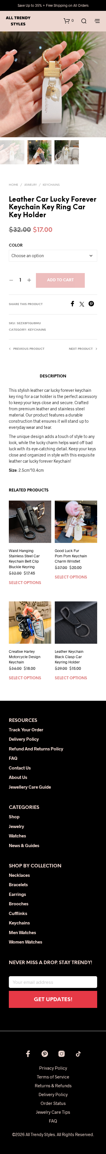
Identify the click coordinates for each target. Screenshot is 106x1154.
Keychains (51, 185)
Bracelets (18, 884)
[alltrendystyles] (78, 1053)
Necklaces (19, 875)
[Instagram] (61, 1053)
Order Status (53, 1103)
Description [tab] (53, 376)
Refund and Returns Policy (36, 748)
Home (13, 185)
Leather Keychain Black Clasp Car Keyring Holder (69, 656)
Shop (14, 816)
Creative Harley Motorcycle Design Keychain (24, 656)
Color (16, 245)
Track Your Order (26, 729)
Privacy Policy (53, 1068)
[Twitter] (84, 304)
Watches (17, 835)
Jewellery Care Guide (30, 787)
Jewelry (30, 185)
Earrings (17, 894)
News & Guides (24, 845)
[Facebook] (74, 304)
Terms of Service (53, 1076)
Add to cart (60, 280)
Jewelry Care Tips (53, 1112)
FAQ (13, 758)
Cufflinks (18, 913)
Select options (25, 583)
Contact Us (20, 767)
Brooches (18, 903)
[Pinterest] (92, 304)
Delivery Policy (24, 739)
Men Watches (22, 932)
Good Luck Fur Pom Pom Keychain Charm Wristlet (71, 555)
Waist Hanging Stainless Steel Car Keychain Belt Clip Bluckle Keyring (24, 558)
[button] (69, 21)
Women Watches (25, 941)
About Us (18, 777)
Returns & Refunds (53, 1085)
